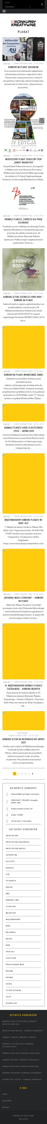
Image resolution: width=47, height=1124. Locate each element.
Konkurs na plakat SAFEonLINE (23, 67)
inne (8, 894)
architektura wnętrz (16, 848)
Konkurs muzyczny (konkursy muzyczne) (20, 1066)
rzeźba (9, 984)
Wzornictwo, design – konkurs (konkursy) (22, 1079)
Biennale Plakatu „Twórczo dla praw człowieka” (23, 221)
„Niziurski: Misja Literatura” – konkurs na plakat (23, 599)
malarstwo (11, 913)
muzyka (9, 939)
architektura (12, 835)
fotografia (11, 881)
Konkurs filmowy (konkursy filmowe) (19, 1037)
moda (8, 926)
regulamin (7, 1101)
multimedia (11, 932)
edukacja (10, 868)
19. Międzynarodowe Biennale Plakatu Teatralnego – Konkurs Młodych (23, 687)
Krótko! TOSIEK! (17, 815)
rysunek (9, 977)
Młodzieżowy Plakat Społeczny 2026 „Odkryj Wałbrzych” (23, 161)
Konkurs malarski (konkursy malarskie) (20, 1060)
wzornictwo (11, 1003)
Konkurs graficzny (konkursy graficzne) (21, 1053)
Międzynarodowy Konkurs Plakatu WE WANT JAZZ (23, 521)
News (8, 945)
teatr (8, 997)
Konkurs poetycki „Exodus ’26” (22, 809)
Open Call (10, 952)
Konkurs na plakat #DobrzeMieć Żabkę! (23, 374)
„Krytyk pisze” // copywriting (21, 821)
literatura (11, 906)
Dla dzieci (10, 861)
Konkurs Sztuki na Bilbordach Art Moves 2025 (23, 741)
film (8, 874)
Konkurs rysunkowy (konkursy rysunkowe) (22, 1073)
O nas (4, 1094)
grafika (6, 63)
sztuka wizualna (13, 990)
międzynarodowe (13, 919)
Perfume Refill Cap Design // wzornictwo (25, 794)
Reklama (9, 971)
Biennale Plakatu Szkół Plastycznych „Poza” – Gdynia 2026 (23, 429)
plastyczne (22, 733)
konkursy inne (12, 900)
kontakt (6, 1107)
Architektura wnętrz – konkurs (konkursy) (22, 1031)
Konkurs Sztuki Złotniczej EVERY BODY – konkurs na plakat (23, 298)
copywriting (11, 855)
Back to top (23, 1118)
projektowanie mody (15, 964)
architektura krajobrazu (18, 842)
